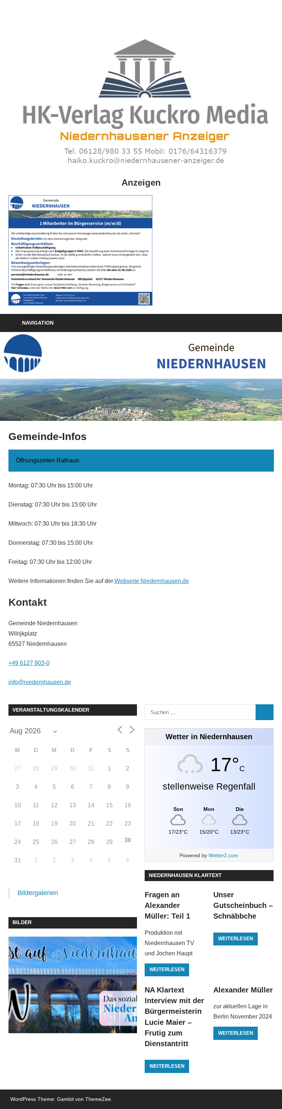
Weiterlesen (166, 969)
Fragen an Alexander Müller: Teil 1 (167, 905)
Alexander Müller (243, 990)
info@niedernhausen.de (39, 682)
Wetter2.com (223, 855)
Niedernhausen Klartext (185, 875)
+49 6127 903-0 (29, 663)
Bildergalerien (38, 893)
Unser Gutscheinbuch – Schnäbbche (243, 905)
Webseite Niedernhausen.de (152, 581)
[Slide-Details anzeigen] (80, 250)
